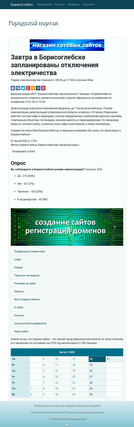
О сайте (18, 307)
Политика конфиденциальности (83, 411)
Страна (18, 267)
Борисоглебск (22, 5)
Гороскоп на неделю (27, 275)
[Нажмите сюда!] (67, 227)
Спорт (17, 259)
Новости (59, 4)
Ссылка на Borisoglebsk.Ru (30, 323)
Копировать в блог (23, 151)
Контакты (89, 4)
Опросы (19, 291)
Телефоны (73, 4)
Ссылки (19, 315)
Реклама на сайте (25, 283)
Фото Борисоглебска (27, 299)
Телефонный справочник (29, 251)
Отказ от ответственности (46, 411)
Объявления (44, 4)
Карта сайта (21, 331)
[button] (19, 227)
